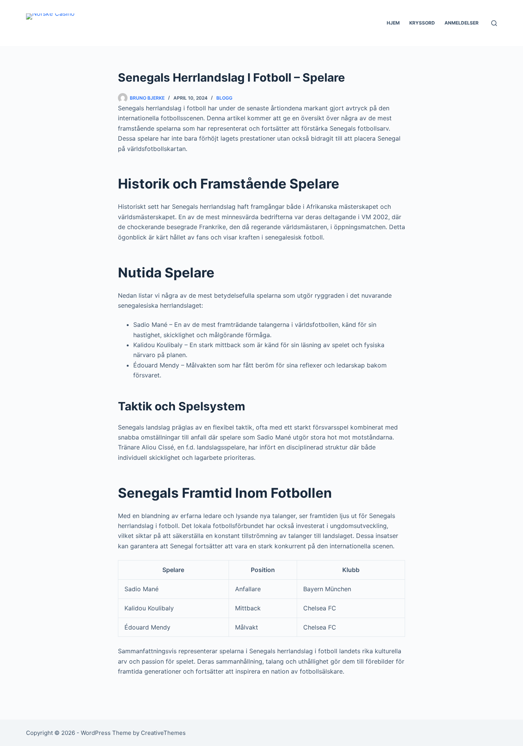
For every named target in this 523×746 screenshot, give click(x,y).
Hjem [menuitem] (393, 23)
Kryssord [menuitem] (422, 23)
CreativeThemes (163, 732)
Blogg (224, 98)
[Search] (494, 23)
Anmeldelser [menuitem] (462, 23)
